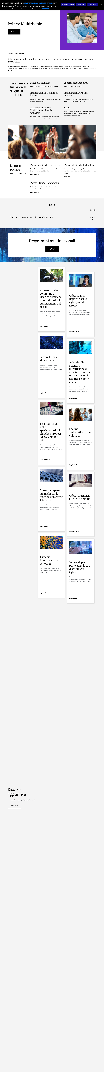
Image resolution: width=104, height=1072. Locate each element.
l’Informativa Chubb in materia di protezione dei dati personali (38, 3)
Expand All (93, 210)
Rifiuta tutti (81, 4)
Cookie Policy (45, 8)
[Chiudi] (101, 4)
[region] (52, 5)
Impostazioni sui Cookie (68, 4)
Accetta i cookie (92, 4)
